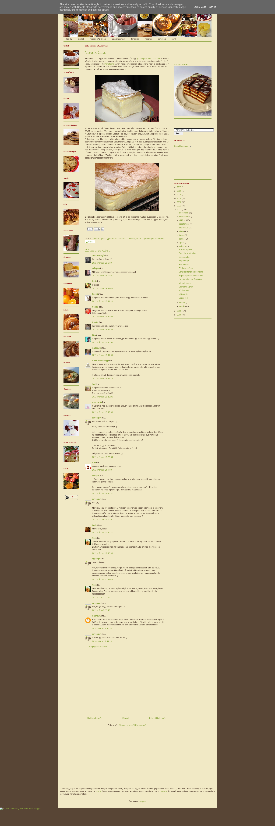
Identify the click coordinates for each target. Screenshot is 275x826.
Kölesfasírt (183, 294)
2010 (179, 311)
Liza (94, 335)
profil (174, 39)
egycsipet (97, 418)
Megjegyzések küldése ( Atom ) (132, 725)
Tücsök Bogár (98, 256)
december (183, 213)
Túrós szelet (184, 290)
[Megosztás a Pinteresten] (102, 229)
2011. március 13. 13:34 (102, 317)
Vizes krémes (184, 283)
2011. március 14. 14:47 (102, 493)
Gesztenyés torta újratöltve (190, 279)
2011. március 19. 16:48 (102, 553)
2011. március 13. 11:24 (102, 301)
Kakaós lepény (185, 249)
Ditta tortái (97, 402)
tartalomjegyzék (118, 39)
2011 (179, 210)
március (183, 246)
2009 (179, 315)
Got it (212, 7)
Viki (94, 538)
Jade (94, 525)
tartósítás (135, 39)
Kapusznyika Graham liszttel (191, 276)
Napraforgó (184, 261)
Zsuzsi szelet (181, 64)
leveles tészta (121, 239)
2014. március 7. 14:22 (102, 628)
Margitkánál (109, 64)
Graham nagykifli (186, 287)
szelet (139, 239)
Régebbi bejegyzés (157, 718)
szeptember (184, 224)
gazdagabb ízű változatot (148, 59)
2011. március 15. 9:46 (102, 519)
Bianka (95, 322)
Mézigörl (96, 268)
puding (132, 239)
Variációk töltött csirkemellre (191, 272)
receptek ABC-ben (98, 39)
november (183, 217)
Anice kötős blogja (100, 361)
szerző (98, 791)
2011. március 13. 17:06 (102, 355)
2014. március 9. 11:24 (102, 641)
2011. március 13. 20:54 (102, 457)
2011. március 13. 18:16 (102, 379)
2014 (179, 198)
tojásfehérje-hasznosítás (153, 239)
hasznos (148, 39)
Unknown (96, 616)
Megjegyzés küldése (98, 647)
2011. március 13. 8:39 (102, 263)
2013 (179, 202)
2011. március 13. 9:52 (102, 276)
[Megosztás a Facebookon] (98, 229)
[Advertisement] (127, 683)
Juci (94, 384)
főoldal (69, 39)
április (182, 242)
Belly (94, 281)
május (182, 239)
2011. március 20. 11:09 (102, 579)
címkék (81, 39)
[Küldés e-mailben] (88, 229)
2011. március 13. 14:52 (102, 330)
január (182, 306)
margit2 (96, 475)
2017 (179, 187)
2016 (179, 191)
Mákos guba (184, 257)
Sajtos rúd (183, 298)
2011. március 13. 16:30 (102, 342)
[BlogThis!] (91, 229)
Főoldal (125, 718)
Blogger (142, 801)
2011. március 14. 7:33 (102, 470)
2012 (179, 206)
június (182, 235)
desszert (96, 239)
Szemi (95, 294)
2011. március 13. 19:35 (102, 397)
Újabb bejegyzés (94, 718)
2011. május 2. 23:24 (101, 597)
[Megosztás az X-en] (95, 229)
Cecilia (95, 307)
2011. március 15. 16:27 (102, 532)
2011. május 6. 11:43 (101, 610)
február (182, 302)
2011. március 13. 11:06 (102, 288)
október (182, 220)
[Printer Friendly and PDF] (90, 243)
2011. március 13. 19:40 (102, 412)
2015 (179, 195)
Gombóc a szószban (188, 253)
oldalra (164, 791)
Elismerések (184, 264)
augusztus (184, 228)
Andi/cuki (96, 348)
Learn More (200, 7)
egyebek (162, 39)
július (181, 231)
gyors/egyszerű (107, 239)
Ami (94, 463)
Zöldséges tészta (186, 268)
